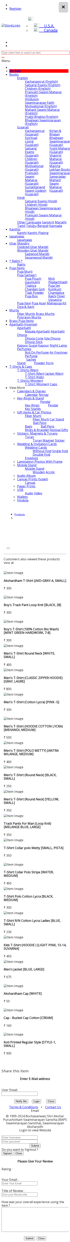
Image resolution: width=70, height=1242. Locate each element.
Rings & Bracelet (37, 430)
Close (51, 1101)
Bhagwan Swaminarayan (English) (43, 122)
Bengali (42, 226)
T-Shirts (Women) (30, 380)
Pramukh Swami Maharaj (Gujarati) (31, 178)
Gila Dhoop (52, 338)
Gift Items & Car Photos (34, 412)
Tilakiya (30, 285)
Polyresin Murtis (29, 317)
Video (38, 493)
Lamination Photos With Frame (39, 461)
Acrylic (50, 472)
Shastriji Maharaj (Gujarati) (56, 159)
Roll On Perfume (37, 352)
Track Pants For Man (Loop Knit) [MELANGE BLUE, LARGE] (27, 825)
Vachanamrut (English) (41, 81)
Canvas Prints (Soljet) (32, 479)
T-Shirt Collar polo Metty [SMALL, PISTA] (33, 848)
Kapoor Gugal (27, 345)
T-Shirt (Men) (35, 373)
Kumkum (54, 289)
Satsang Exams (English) (42, 85)
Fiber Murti (33, 416)
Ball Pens (39, 423)
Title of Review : (13, 1191)
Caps (53, 384)
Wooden (39, 472)
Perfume (31, 356)
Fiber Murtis (26, 314)
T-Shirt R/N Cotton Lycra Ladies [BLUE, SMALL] (32, 922)
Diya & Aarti (25, 307)
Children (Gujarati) (31, 161)
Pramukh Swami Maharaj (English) (43, 94)
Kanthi (22, 233)
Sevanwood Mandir (39, 257)
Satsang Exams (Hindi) (41, 201)
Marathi (60, 222)
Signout (7, 1153)
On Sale (15, 71)
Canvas (30, 483)
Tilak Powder (34, 293)
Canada (48, 30)
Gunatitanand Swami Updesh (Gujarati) (35, 190)
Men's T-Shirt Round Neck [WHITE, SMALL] (29, 655)
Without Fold (42, 451)
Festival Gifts (59, 430)
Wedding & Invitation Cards (37, 444)
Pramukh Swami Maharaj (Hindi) (43, 217)
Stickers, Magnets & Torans (37, 433)
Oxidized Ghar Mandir (33, 247)
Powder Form (43, 363)
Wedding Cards (36, 447)
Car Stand (57, 419)
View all (9, 563)
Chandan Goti (35, 289)
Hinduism (32, 99)
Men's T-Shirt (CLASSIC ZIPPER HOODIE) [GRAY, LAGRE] (33, 679)
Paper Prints (26, 486)
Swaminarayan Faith (39, 102)
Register (15, 8)
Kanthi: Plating (38, 233)
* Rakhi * (16, 261)
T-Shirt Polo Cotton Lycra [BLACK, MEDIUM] (28, 898)
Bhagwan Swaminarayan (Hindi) (43, 210)
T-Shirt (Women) (37, 384)
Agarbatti (24, 328)
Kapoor (43, 345)
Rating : (7, 1169)
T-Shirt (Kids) (34, 377)
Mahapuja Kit (56, 303)
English (22, 78)
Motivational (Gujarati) (34, 168)
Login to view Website (35, 1130)
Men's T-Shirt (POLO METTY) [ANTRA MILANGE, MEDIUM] (31, 752)
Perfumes (24, 349)
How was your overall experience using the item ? (33, 1204)
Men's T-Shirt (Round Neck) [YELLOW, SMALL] (31, 801)
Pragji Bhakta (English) (41, 117)
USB (20, 490)
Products (19, 514)
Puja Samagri (26, 275)
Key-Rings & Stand (30, 398)
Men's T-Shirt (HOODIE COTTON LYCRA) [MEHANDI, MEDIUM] (33, 728)
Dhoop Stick (34, 342)
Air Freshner (59, 352)
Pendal (45, 402)
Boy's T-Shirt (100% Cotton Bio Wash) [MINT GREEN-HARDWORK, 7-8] (31, 631)
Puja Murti (24, 271)
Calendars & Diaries (31, 391)
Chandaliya (56, 293)
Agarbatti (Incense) (23, 324)
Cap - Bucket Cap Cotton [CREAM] (28, 1018)
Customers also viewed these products (32, 559)
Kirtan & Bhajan (55, 132)
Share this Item (15, 1070)
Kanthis (14, 229)
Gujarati (23, 127)
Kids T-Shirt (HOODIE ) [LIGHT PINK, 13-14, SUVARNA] (35, 947)
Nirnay (44, 395)
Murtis (14, 310)
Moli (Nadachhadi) (57, 280)
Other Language (29, 222)
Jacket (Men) (54, 373)
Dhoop (22, 335)
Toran (29, 437)
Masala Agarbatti (37, 331)
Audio (29, 493)
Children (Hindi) (36, 205)
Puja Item (24, 303)
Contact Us (53, 1107)
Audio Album (26, 475)
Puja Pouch (33, 278)
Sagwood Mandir (37, 254)
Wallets (22, 497)
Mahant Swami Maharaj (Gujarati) (56, 185)
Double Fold (41, 454)
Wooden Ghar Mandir (33, 250)
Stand (21, 363)
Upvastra (55, 300)
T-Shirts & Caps (20, 366)
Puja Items (17, 268)
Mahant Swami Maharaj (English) (42, 111)
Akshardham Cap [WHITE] (23, 993)
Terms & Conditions (23, 1107)
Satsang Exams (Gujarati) (31, 152)
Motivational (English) (41, 106)
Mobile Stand (26, 465)
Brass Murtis (45, 314)
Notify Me (21, 1101)
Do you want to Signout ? (20, 1149)
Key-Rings (32, 405)
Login (36, 1101)
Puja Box (31, 296)
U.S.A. (46, 25)
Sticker (60, 440)
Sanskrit (48, 222)
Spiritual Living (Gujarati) (31, 141)
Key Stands (33, 409)
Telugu (31, 226)
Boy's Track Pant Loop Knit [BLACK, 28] (32, 605)
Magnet (48, 440)
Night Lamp (58, 345)
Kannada (55, 226)
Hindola (22, 500)
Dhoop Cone (34, 338)
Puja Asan (39, 303)
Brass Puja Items (21, 321)
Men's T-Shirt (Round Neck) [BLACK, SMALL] (30, 777)
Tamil (21, 226)
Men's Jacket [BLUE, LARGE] (24, 969)
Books (14, 74)
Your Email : (10, 1179)
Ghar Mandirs (19, 243)
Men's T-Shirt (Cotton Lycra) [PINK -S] (31, 702)
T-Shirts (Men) (27, 370)
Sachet (31, 359)
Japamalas (16, 236)
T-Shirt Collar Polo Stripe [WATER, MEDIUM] (29, 874)
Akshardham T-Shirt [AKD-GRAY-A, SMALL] (35, 580)
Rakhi (21, 264)
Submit (35, 1145)
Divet (61, 296)
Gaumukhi (32, 282)
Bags (28, 426)
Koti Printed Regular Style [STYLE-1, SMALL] (30, 1044)
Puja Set (54, 285)
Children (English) (38, 88)
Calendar (31, 395)
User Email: (10, 1090)
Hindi (21, 197)
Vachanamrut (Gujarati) (35, 132)
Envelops (31, 458)
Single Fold (60, 451)
